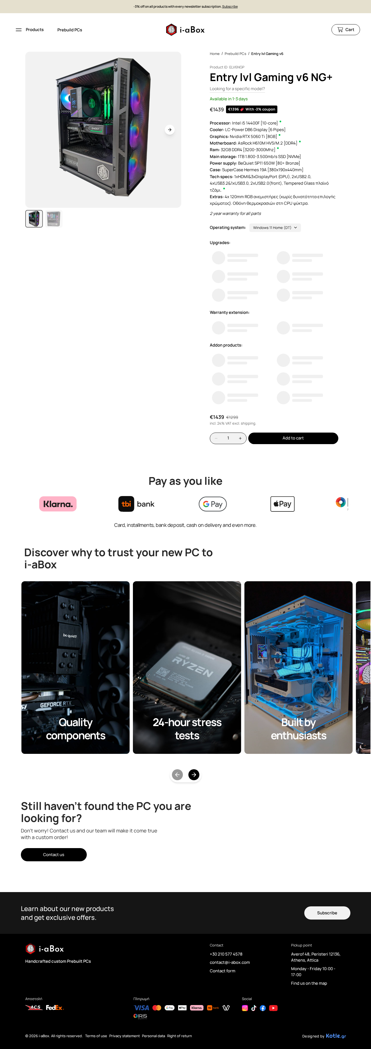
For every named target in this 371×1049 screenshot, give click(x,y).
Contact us (53, 854)
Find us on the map (309, 983)
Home (215, 53)
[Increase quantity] (240, 438)
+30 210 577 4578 (226, 954)
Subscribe (230, 6)
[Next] (193, 774)
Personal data (153, 1035)
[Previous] (177, 774)
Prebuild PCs (69, 30)
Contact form (222, 971)
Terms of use (96, 1035)
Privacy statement (124, 1035)
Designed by (313, 1036)
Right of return (179, 1035)
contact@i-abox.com (230, 962)
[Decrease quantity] (216, 438)
